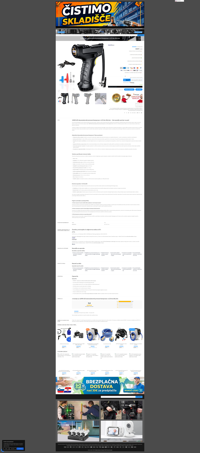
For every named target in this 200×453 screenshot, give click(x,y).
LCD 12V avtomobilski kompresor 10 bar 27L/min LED (121, 371)
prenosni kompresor (133, 110)
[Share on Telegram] (141, 113)
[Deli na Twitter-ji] (128, 113)
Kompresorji (140, 106)
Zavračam (12, 448)
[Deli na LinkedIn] (138, 113)
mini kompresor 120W (133, 109)
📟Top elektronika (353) (94, 28)
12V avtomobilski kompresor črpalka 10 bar (78, 371)
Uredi (6, 448)
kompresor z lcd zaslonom (115, 109)
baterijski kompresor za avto (131, 108)
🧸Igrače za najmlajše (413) (84, 28)
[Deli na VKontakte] (136, 113)
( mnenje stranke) (139, 46)
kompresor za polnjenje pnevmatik (124, 109)
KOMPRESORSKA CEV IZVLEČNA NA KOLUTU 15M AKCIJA (92, 344)
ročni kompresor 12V (139, 110)
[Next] (104, 68)
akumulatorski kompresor (123, 108)
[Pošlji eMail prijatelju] (132, 113)
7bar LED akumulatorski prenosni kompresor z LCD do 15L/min (135, 371)
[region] (13, 445)
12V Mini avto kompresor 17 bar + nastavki (121, 344)
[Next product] (140, 38)
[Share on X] (126, 113)
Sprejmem (20, 448)
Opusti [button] (100, 26)
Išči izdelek (140, 35)
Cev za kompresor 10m (107, 343)
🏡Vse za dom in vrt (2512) (62, 28)
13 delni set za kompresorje (64, 343)
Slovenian (179, 0)
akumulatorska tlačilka (115, 108)
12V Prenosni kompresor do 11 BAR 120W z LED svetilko (78, 344)
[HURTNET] (112, 45)
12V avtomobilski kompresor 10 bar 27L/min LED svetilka (93, 371)
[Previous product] (141, 38)
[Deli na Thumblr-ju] (140, 113)
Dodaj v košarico (129, 89)
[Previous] (60, 68)
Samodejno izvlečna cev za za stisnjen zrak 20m (136, 344)
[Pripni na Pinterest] (134, 113)
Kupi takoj (138, 89)
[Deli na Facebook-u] (125, 113)
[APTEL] (109, 45)
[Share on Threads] (130, 113)
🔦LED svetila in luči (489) (73, 28)
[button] (61, 32)
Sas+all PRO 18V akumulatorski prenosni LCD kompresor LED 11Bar (64, 371)
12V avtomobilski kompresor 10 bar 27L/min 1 (107, 371)
